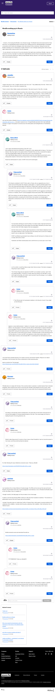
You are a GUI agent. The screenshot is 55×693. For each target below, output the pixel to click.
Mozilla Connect (9, 3)
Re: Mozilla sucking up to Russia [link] (25, 21)
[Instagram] (48, 654)
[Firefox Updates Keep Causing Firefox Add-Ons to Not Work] (50, 69)
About (2, 654)
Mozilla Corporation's (7, 680)
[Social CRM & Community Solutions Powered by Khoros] (51, 690)
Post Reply (47, 600)
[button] (4, 62)
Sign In (50, 3)
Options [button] (51, 21)
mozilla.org (17, 675)
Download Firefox (19, 654)
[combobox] (27, 12)
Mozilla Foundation (6, 658)
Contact (2, 677)
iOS (16, 656)
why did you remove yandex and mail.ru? (11, 632)
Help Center (32, 654)
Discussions (13, 21)
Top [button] (3, 689)
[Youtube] (51, 654)
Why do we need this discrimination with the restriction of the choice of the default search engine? (12, 624)
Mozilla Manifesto (5, 656)
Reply (49, 61)
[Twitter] (45, 654)
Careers (3, 660)
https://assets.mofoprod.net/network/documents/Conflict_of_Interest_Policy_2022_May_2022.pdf (24, 508)
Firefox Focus (18, 660)
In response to (16, 141)
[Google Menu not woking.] (53, 69)
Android (17, 658)
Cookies (42, 675)
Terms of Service (26, 675)
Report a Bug (32, 656)
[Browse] (2, 3)
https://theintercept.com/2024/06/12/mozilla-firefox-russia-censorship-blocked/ (20, 364)
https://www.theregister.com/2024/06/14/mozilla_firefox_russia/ (16, 466)
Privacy (35, 675)
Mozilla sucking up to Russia (8, 617)
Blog (16, 662)
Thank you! (4, 611)
